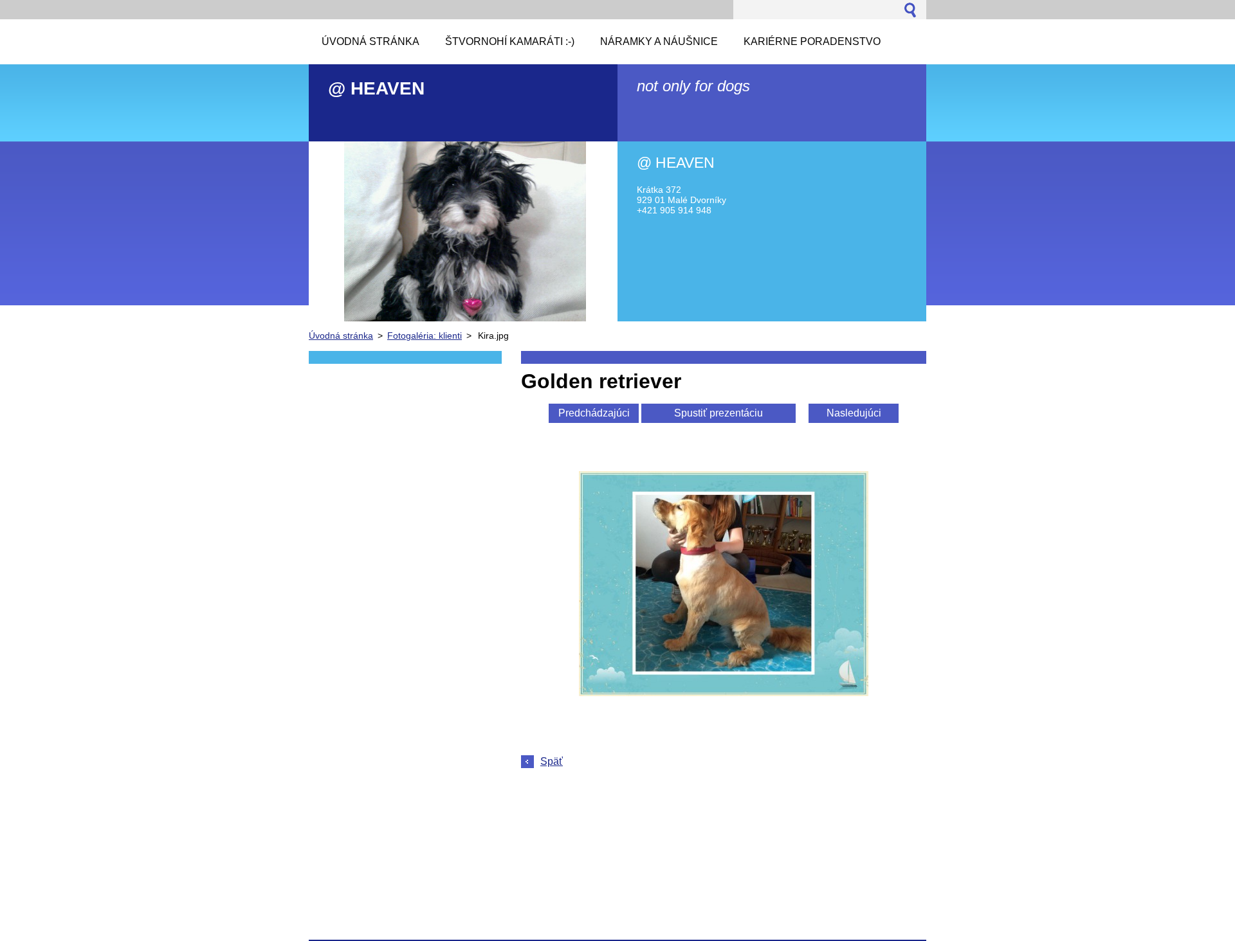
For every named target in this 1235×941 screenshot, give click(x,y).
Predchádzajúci (594, 413)
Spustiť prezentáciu (718, 413)
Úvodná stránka (341, 335)
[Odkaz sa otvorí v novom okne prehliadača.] (723, 692)
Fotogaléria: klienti (424, 335)
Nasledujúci (854, 413)
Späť (551, 761)
